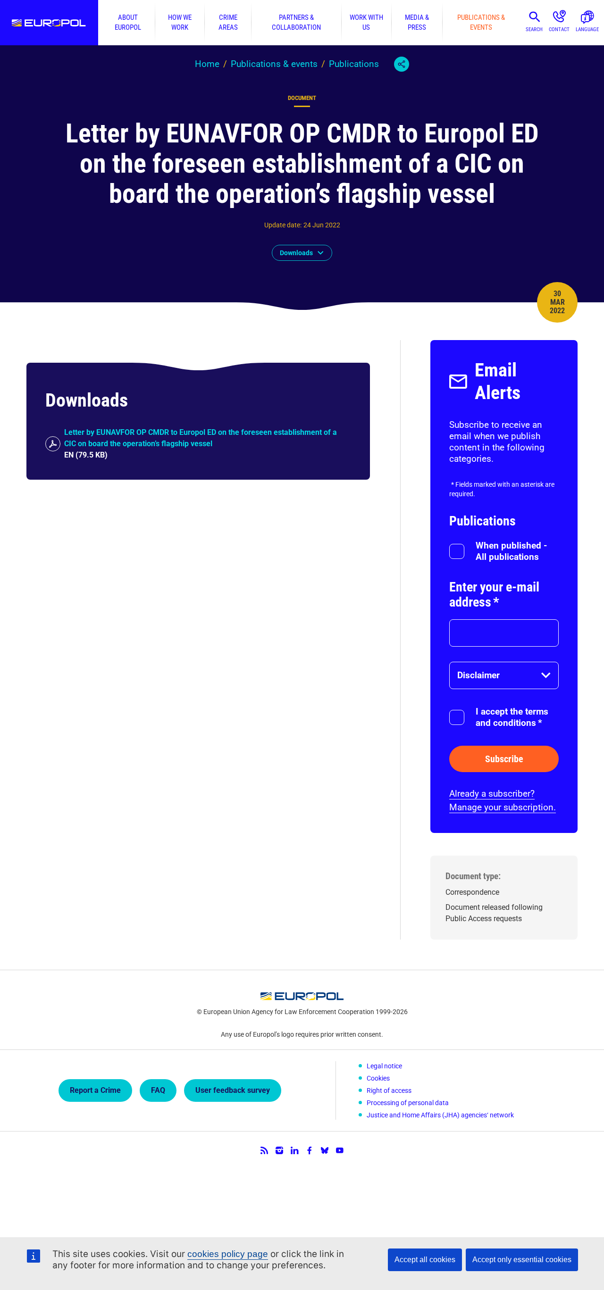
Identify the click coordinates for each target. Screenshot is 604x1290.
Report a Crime (95, 1090)
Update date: (283, 225)
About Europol (128, 22)
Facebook (309, 1150)
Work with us (366, 22)
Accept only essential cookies (521, 1260)
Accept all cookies (424, 1260)
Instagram (279, 1150)
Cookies (378, 1078)
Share (401, 64)
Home (207, 63)
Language (587, 29)
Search (534, 29)
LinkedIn (294, 1150)
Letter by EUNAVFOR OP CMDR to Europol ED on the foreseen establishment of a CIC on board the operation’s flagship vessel (200, 438)
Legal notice (384, 1066)
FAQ (158, 1090)
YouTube (339, 1150)
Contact (559, 29)
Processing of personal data (408, 1103)
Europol (49, 22)
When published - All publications (511, 551)
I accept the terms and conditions (512, 717)
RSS (264, 1150)
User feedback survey (232, 1090)
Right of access (389, 1090)
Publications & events (481, 22)
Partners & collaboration (296, 22)
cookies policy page (227, 1254)
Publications (354, 63)
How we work (180, 22)
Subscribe (504, 759)
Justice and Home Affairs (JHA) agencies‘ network (440, 1115)
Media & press (417, 22)
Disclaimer (478, 675)
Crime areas (228, 22)
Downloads (296, 253)
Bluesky (324, 1150)
